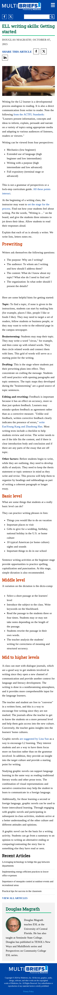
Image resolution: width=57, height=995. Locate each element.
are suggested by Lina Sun (34, 738)
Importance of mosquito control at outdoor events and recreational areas (27, 883)
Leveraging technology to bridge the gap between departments (26, 864)
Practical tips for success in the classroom (21, 891)
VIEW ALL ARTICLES (15, 898)
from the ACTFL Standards (29, 114)
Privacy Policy (28, 991)
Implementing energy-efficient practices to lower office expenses (25, 873)
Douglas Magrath (16, 39)
